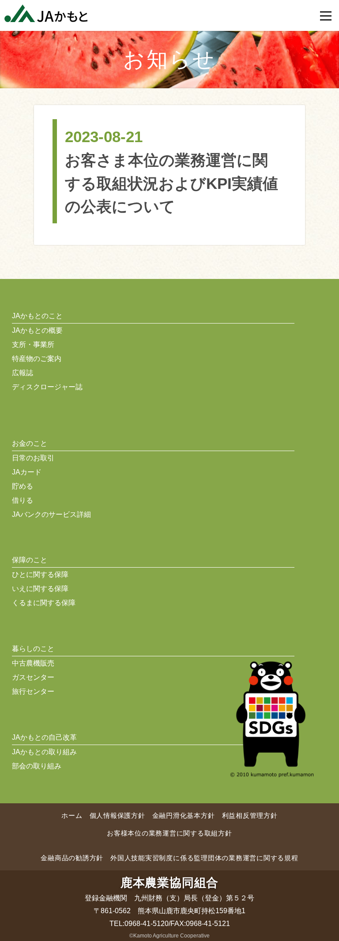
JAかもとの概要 (37, 330)
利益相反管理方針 (250, 815)
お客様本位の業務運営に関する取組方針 (169, 833)
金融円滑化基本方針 (183, 815)
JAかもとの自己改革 (44, 737)
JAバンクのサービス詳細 (51, 514)
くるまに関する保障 (43, 602)
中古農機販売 (33, 663)
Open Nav (326, 16)
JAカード (26, 472)
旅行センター (33, 691)
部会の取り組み (36, 766)
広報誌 (22, 372)
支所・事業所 (33, 344)
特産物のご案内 (36, 358)
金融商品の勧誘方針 (72, 858)
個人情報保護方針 (117, 815)
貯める (22, 486)
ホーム (71, 815)
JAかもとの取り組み (44, 752)
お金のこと (29, 443)
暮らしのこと (33, 648)
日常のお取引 (33, 458)
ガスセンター (33, 677)
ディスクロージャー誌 (47, 387)
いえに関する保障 (40, 588)
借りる (22, 500)
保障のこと (29, 560)
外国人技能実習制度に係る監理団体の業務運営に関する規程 (204, 858)
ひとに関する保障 (40, 574)
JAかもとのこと (37, 316)
